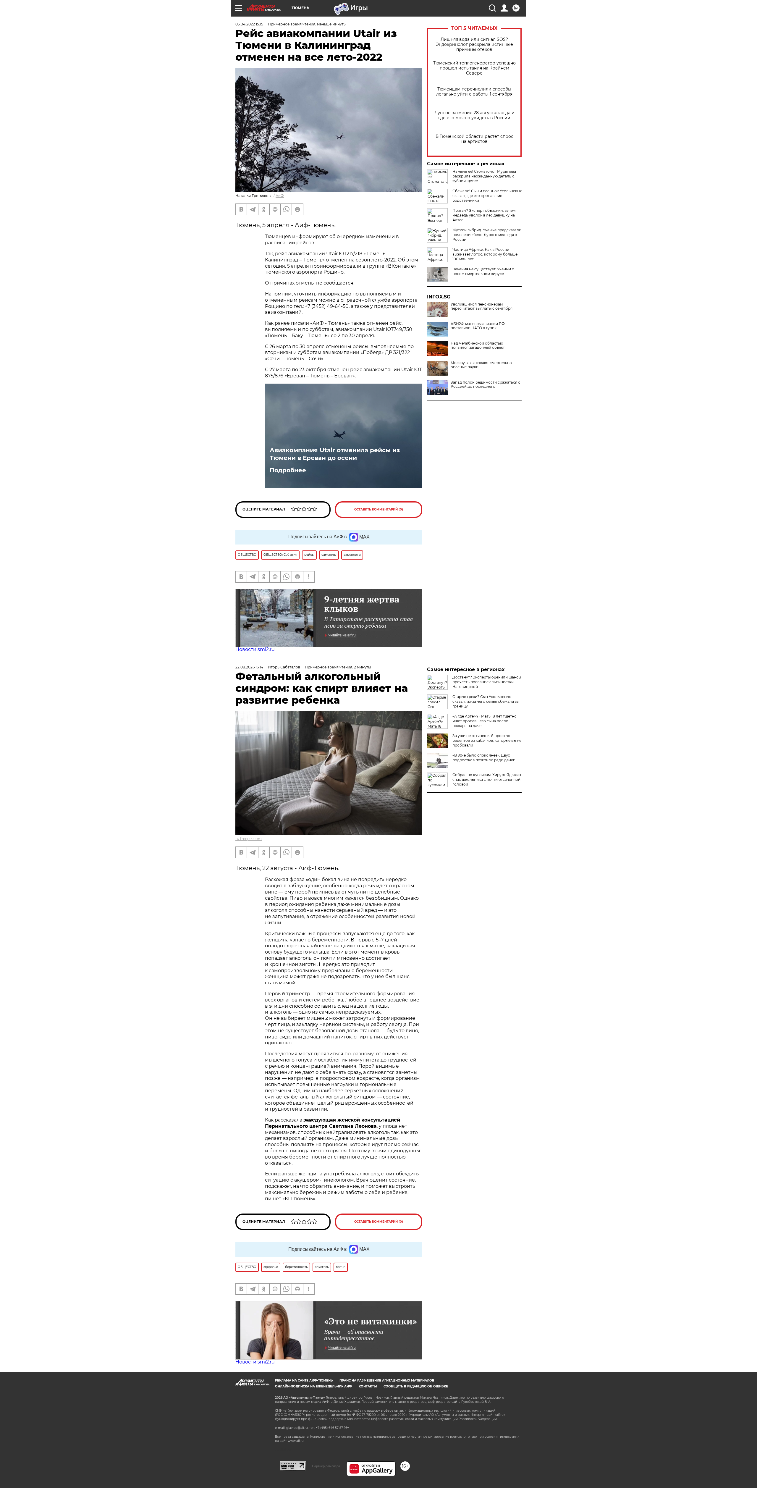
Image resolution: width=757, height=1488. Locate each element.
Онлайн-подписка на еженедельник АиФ (313, 1386)
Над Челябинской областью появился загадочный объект (478, 345)
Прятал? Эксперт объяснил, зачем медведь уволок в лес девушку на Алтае (483, 215)
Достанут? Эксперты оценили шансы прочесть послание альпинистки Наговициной (486, 682)
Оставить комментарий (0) (378, 509)
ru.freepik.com (248, 838)
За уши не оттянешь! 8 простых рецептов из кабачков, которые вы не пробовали (486, 740)
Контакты (368, 1386)
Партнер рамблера (326, 1466)
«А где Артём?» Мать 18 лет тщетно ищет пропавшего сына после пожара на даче (484, 721)
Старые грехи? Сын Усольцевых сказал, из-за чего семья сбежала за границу (485, 701)
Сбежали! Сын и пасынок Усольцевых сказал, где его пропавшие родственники (487, 196)
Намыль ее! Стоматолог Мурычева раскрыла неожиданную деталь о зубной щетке (484, 176)
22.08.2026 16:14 (249, 667)
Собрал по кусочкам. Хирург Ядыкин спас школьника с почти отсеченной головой (486, 779)
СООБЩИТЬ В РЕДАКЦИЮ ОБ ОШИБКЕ (416, 1386)
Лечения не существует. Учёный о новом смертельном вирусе (483, 271)
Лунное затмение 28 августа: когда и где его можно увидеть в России (474, 115)
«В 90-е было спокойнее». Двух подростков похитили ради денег (483, 757)
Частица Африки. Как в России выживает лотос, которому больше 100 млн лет (484, 254)
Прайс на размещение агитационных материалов (386, 1380)
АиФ (280, 195)
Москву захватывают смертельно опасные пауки (481, 365)
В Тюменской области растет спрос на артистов (474, 139)
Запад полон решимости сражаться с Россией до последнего (485, 384)
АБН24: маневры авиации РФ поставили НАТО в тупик (478, 326)
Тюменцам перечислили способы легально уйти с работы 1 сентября (474, 92)
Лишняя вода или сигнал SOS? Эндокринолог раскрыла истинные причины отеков (474, 44)
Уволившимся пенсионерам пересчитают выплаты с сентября (481, 306)
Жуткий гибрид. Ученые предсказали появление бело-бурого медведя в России (486, 235)
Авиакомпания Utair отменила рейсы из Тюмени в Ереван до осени (335, 454)
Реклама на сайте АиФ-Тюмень (304, 1380)
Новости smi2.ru (255, 649)
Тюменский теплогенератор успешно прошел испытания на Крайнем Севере (474, 68)
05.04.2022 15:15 (249, 24)
